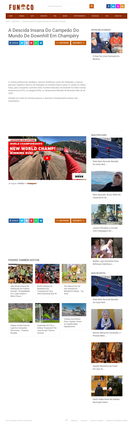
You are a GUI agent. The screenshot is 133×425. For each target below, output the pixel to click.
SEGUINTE (77, 43)
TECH (106, 16)
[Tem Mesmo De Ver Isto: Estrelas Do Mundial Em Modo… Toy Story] (74, 274)
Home (11, 16)
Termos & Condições (96, 420)
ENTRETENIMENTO (79, 16)
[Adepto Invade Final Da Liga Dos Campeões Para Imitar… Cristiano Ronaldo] (20, 313)
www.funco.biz (27, 420)
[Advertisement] (47, 63)
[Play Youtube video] (47, 158)
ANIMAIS (21, 16)
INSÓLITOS (118, 16)
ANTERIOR (64, 43)
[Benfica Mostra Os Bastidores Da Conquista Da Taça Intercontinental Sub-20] (47, 274)
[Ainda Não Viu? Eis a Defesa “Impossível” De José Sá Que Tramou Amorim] (47, 313)
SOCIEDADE (95, 16)
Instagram (31, 183)
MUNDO (65, 16)
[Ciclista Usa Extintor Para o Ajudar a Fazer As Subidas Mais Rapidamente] (74, 309)
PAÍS (55, 16)
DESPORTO (43, 16)
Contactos (83, 420)
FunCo (8, 420)
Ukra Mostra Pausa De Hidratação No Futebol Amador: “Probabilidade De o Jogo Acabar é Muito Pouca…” (20, 291)
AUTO (32, 16)
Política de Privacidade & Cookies (116, 420)
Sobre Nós (74, 420)
